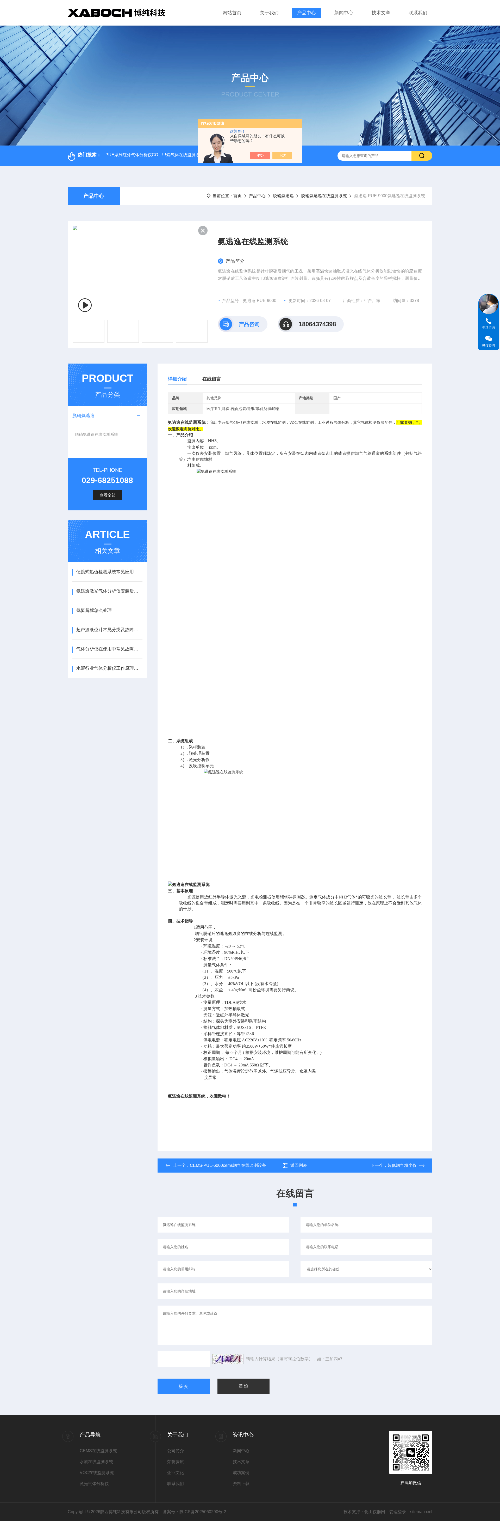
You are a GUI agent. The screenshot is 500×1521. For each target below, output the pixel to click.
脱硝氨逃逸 (283, 196)
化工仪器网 (374, 1512)
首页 (237, 196)
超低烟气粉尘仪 (402, 1165)
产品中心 (306, 12)
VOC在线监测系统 (97, 1472)
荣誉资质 (175, 1461)
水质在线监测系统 (96, 1461)
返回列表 (298, 1165)
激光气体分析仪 (94, 1483)
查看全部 (107, 495)
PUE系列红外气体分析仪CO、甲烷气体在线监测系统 (154, 155)
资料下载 (241, 1483)
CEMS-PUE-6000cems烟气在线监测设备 (228, 1165)
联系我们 (418, 12)
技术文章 (381, 12)
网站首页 (232, 12)
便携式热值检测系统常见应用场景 (109, 571)
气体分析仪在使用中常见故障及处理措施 (109, 649)
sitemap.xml (421, 1512)
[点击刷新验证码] (227, 1359)
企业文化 (175, 1472)
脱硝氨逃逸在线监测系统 (324, 196)
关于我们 (269, 12)
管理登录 (397, 1512)
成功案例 (241, 1472)
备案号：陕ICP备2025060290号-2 (194, 1512)
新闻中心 (343, 12)
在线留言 (211, 379)
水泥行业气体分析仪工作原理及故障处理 (109, 668)
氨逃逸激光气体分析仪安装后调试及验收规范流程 (109, 591)
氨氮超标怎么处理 (94, 610)
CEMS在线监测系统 (98, 1450)
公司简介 (175, 1450)
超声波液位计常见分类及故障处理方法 (109, 629)
